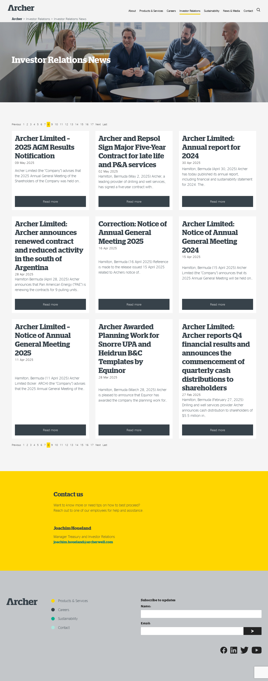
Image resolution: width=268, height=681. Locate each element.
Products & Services (151, 10)
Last (105, 124)
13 (71, 124)
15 (81, 124)
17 (92, 124)
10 (56, 124)
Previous (16, 124)
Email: (146, 623)
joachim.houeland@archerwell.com (83, 542)
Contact (248, 10)
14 (76, 124)
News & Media (231, 10)
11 (61, 124)
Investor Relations (190, 10)
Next (98, 124)
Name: (146, 606)
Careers (171, 10)
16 (86, 124)
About (132, 10)
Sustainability (211, 10)
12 (66, 124)
